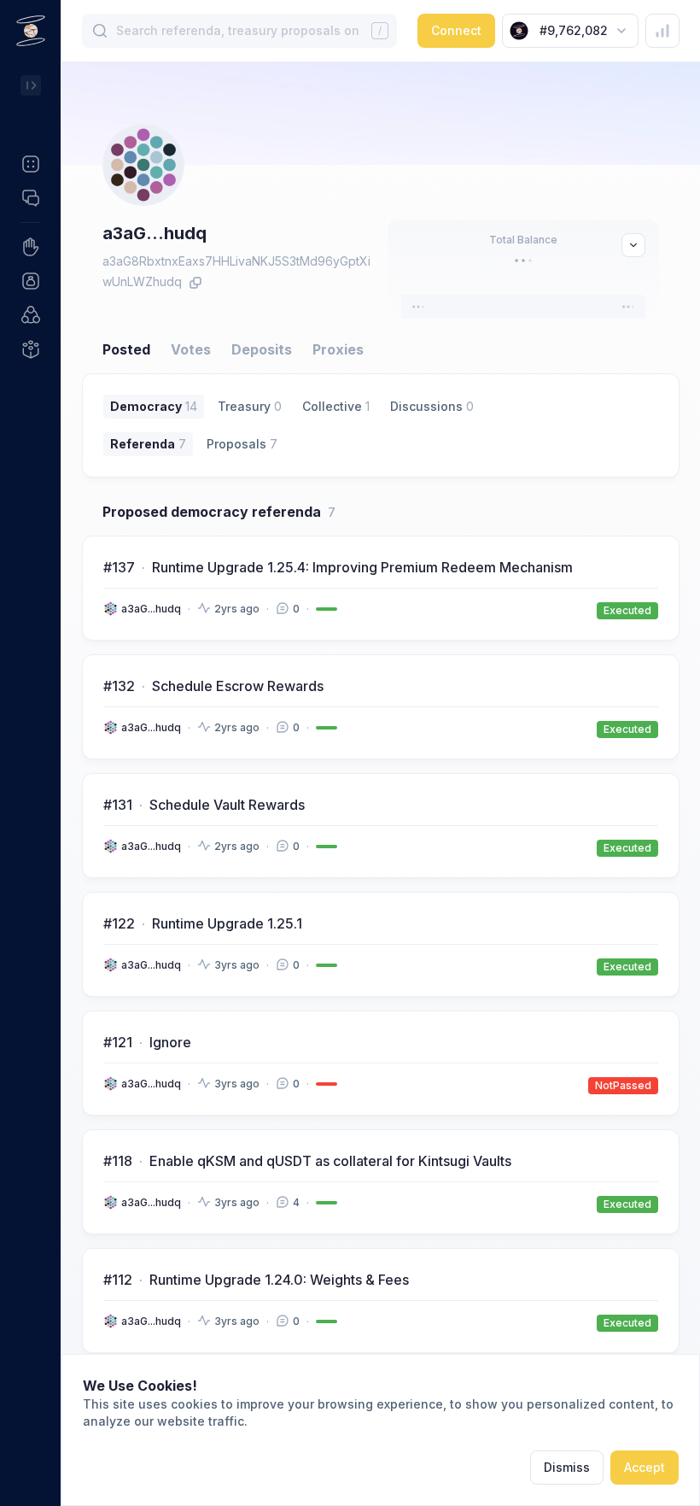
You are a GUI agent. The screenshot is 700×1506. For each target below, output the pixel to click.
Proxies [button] (338, 349)
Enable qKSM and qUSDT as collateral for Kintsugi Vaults (330, 1160)
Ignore (170, 1042)
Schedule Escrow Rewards (238, 685)
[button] (30, 164)
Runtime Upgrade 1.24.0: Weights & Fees (279, 1279)
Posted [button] (126, 349)
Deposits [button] (261, 349)
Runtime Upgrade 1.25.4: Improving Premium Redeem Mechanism (362, 567)
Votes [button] (191, 349)
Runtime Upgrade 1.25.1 (227, 923)
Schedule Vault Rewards (227, 804)
